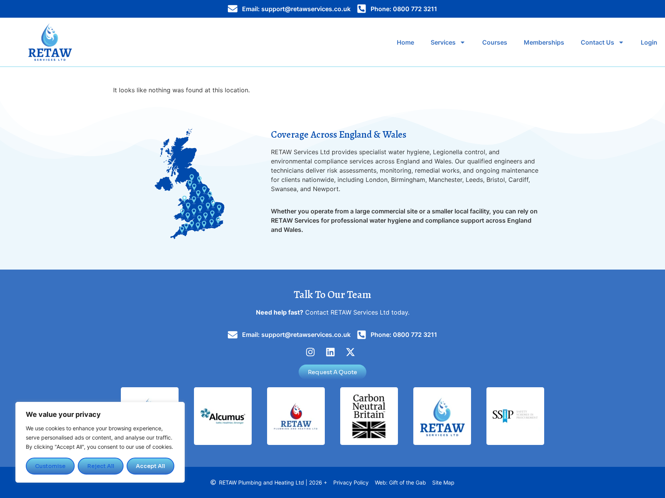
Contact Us (597, 42)
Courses (494, 42)
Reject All (100, 466)
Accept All (150, 466)
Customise (50, 466)
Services (443, 42)
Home (405, 42)
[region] (100, 442)
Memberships (544, 42)
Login (649, 42)
